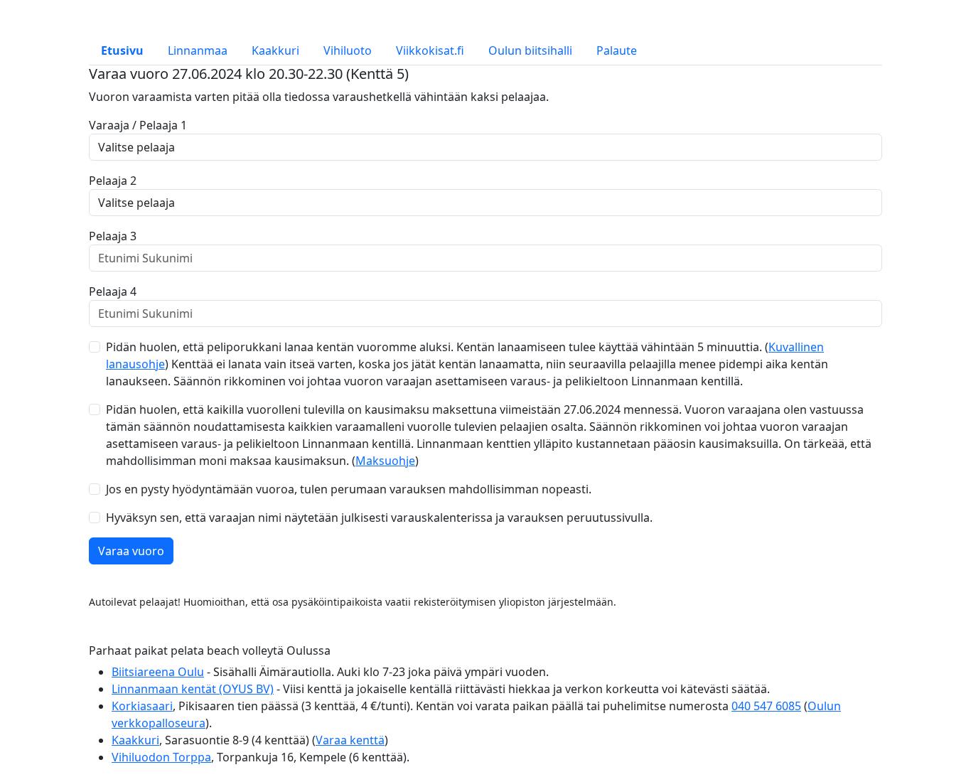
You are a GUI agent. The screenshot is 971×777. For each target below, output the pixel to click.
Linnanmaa (197, 50)
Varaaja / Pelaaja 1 (138, 125)
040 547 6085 (766, 706)
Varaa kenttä (350, 740)
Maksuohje (385, 460)
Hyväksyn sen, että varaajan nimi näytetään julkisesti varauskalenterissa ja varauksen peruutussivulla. (379, 517)
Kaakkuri (275, 50)
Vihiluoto (347, 50)
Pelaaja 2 (112, 180)
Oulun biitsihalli (530, 50)
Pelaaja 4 (112, 291)
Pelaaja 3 (112, 236)
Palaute (616, 50)
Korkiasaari (142, 706)
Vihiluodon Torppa (161, 757)
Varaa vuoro (131, 551)
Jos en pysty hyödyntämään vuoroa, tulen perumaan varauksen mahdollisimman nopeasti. (348, 489)
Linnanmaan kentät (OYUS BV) (193, 689)
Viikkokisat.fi (430, 50)
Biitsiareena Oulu (158, 672)
